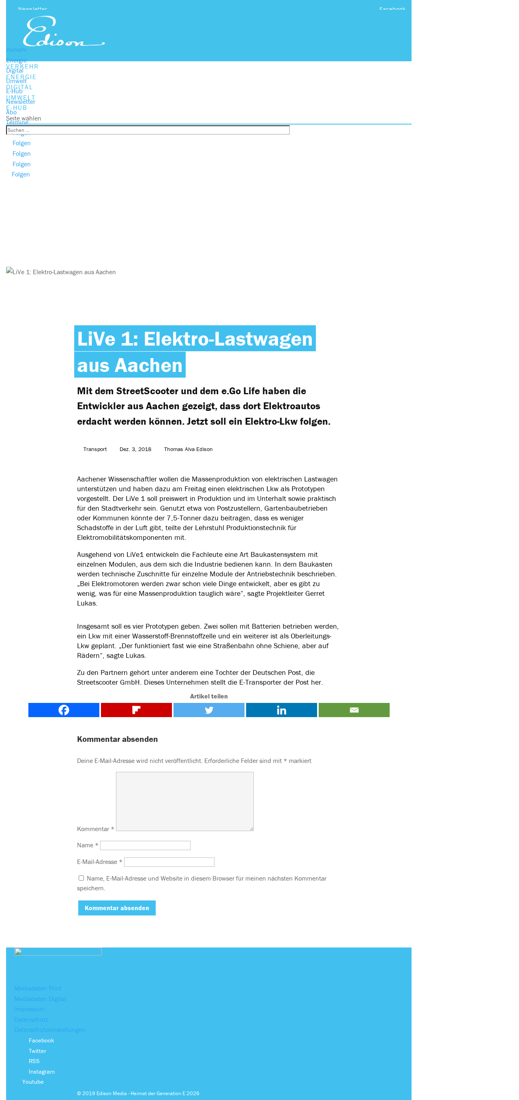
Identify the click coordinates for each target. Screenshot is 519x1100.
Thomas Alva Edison (188, 449)
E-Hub (14, 91)
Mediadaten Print (38, 988)
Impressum (29, 1009)
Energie (16, 60)
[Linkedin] (281, 710)
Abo (11, 112)
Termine (17, 122)
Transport (95, 449)
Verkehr (16, 49)
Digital (15, 70)
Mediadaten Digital (40, 999)
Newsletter (32, 9)
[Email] (354, 710)
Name (88, 845)
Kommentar (95, 829)
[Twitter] (209, 710)
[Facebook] (63, 710)
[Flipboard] (136, 710)
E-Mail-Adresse (99, 861)
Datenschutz (31, 1019)
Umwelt (16, 81)
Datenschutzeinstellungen (50, 1029)
